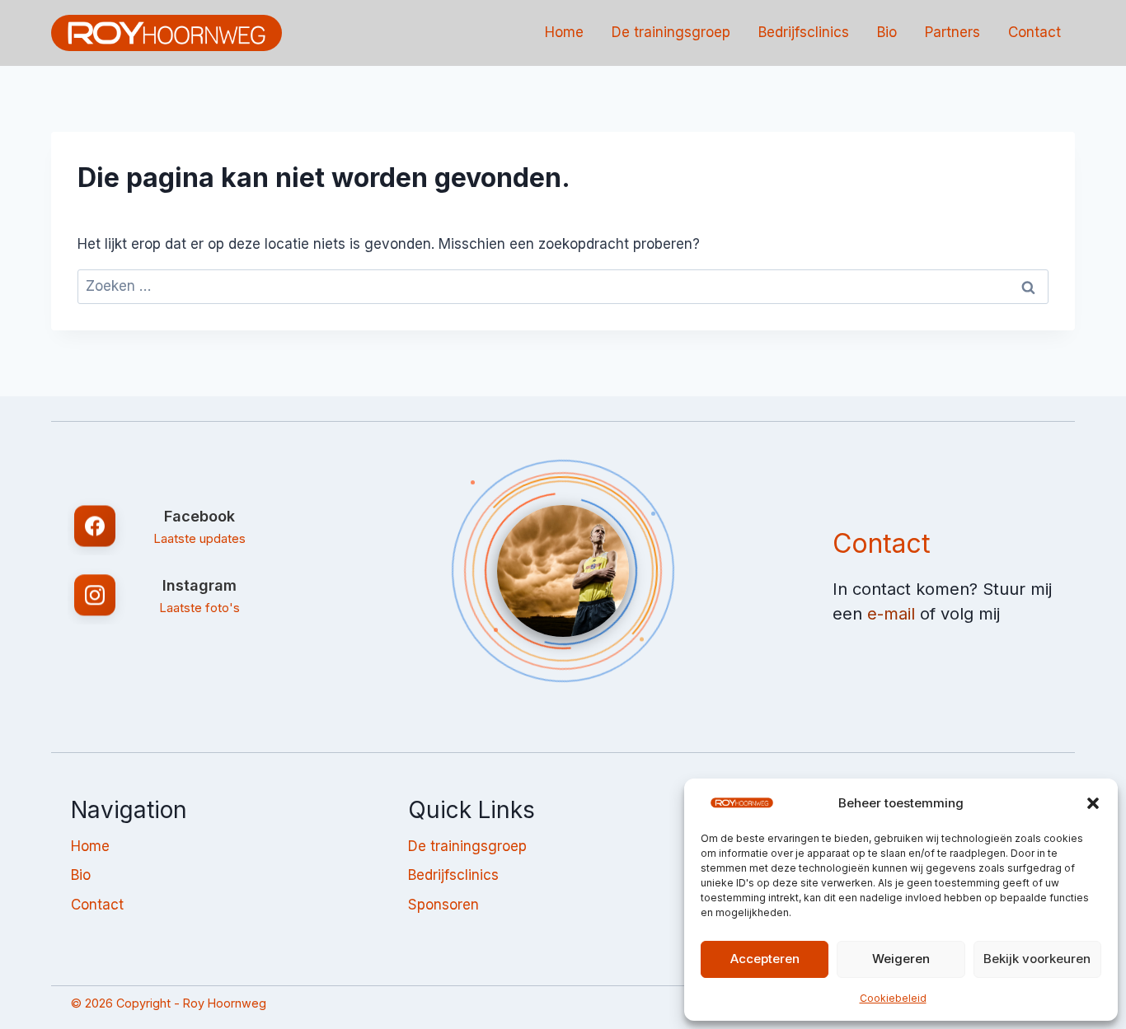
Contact (1034, 32)
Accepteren (765, 958)
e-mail (891, 614)
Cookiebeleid (893, 998)
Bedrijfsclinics (803, 32)
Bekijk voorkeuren (1037, 958)
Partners (952, 32)
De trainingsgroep (671, 32)
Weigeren (901, 958)
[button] (1093, 803)
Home (564, 32)
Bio (887, 32)
